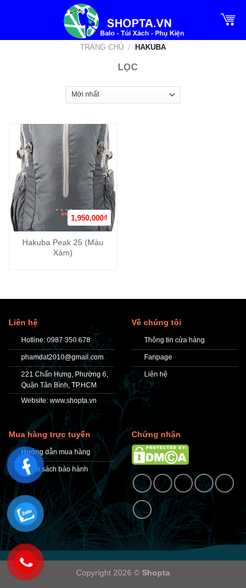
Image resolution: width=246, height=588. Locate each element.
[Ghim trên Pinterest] (224, 483)
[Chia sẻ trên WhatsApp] (142, 483)
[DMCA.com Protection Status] (160, 454)
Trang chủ (102, 47)
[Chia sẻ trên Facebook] (162, 483)
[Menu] (15, 19)
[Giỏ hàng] (228, 19)
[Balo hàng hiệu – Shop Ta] (123, 21)
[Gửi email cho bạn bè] (204, 483)
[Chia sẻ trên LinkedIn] (142, 509)
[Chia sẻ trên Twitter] (183, 483)
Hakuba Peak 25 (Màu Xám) (63, 247)
